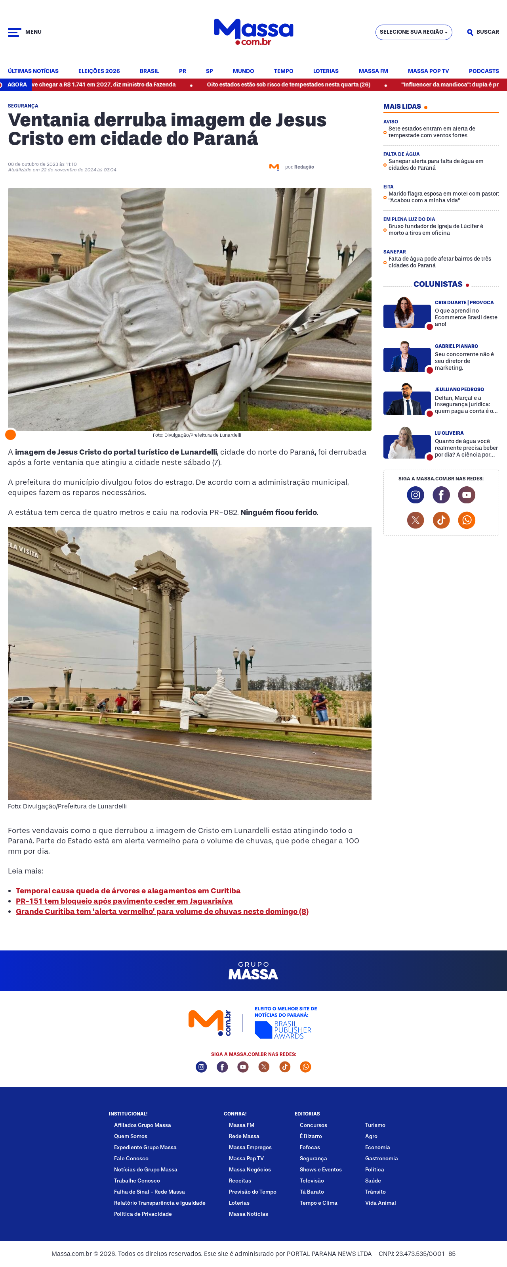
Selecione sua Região (411, 32)
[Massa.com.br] (253, 32)
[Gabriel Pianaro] (407, 356)
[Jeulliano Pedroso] (407, 399)
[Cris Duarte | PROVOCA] (407, 312)
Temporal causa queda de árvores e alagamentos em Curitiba (128, 890)
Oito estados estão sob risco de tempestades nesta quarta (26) (234, 84)
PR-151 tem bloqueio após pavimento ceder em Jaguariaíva (124, 901)
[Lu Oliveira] (407, 442)
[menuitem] (33, 72)
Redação (304, 167)
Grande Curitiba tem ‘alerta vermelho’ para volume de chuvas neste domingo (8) (162, 911)
